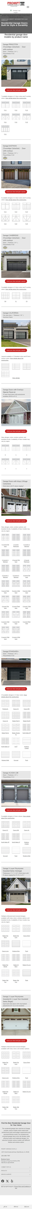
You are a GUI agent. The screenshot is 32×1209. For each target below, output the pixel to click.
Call (6, 1207)
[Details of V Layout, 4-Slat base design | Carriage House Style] (16, 630)
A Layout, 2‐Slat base (27, 607)
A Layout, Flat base (5, 607)
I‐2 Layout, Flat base (16, 561)
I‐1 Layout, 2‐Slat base (26, 545)
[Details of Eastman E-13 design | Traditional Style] (27, 206)
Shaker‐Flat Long (16, 936)
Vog (16, 746)
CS (26, 301)
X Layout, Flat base (26, 576)
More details (16, 378)
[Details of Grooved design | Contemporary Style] (16, 754)
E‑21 (5, 224)
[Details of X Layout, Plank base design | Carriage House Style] (5, 584)
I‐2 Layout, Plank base (26, 561)
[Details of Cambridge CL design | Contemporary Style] (16, 295)
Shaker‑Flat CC (16, 721)
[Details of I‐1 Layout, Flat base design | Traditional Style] (5, 538)
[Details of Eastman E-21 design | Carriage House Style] (5, 218)
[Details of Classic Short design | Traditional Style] (27, 929)
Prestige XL (5, 709)
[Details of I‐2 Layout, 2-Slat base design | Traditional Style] (5, 569)
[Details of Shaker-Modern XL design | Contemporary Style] (16, 727)
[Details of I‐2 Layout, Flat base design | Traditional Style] (16, 553)
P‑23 (26, 122)
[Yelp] (12, 1182)
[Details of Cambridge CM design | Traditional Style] (5, 295)
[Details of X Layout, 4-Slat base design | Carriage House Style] (27, 584)
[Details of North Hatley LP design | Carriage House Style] (5, 741)
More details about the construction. (15, 98)
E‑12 (16, 212)
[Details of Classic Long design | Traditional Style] (5, 944)
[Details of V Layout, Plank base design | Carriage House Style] (27, 615)
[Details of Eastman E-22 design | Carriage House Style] (16, 218)
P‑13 (26, 110)
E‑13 (27, 212)
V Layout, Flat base (16, 622)
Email (16, 1207)
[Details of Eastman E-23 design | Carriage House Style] (27, 218)
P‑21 (5, 122)
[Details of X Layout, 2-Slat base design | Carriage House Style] (16, 584)
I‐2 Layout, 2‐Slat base (5, 576)
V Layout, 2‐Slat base (5, 638)
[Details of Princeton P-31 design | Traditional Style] (5, 128)
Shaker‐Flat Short (5, 936)
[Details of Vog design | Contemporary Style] (16, 741)
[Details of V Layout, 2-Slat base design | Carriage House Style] (5, 630)
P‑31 (5, 134)
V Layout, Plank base (26, 622)
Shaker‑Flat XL (5, 733)
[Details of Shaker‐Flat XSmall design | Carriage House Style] (5, 958)
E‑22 (16, 224)
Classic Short (26, 936)
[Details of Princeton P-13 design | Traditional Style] (27, 104)
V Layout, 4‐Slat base (16, 638)
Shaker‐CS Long (27, 965)
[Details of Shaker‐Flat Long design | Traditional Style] (16, 929)
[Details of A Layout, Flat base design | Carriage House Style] (5, 600)
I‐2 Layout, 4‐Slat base (16, 576)
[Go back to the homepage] (16, 4)
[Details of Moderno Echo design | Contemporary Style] (16, 944)
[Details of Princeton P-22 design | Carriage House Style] (16, 116)
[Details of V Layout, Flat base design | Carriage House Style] (16, 615)
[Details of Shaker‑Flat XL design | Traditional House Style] (5, 727)
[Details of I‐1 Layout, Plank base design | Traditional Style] (16, 538)
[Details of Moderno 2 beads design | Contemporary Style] (27, 741)
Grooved (16, 760)
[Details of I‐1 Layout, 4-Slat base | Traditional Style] (5, 553)
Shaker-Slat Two (5, 981)
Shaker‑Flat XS (26, 721)
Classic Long (5, 951)
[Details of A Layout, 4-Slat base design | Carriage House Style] (5, 615)
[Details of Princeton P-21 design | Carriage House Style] (5, 116)
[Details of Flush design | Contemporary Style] (27, 754)
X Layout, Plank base (5, 592)
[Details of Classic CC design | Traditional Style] (16, 703)
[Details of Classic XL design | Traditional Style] (5, 715)
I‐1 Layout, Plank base (16, 545)
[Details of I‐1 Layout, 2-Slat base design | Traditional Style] (27, 538)
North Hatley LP (5, 746)
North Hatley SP (27, 733)
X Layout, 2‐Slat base (16, 592)
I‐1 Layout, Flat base (5, 545)
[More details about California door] (5, 366)
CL (16, 301)
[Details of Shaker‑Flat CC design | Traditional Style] (16, 715)
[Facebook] (3, 1182)
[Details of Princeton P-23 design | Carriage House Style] (27, 116)
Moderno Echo (16, 951)
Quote (27, 1207)
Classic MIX (27, 709)
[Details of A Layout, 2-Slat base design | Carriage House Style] (27, 600)
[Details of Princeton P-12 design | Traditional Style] (16, 104)
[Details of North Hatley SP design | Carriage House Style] (27, 727)
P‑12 (16, 110)
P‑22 (16, 122)
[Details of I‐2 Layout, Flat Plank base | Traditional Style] (27, 553)
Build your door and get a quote (16, 90)
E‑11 (5, 212)
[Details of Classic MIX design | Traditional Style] (27, 703)
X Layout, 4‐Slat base (27, 592)
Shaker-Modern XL (16, 734)
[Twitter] (7, 1182)
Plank (26, 980)
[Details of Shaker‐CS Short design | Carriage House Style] (16, 958)
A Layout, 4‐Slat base (5, 622)
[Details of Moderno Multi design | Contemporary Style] (5, 754)
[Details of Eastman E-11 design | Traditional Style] (5, 206)
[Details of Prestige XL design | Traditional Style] (5, 703)
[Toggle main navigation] (27, 7)
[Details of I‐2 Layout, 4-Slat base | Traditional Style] (16, 569)
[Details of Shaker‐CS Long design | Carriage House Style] (27, 958)
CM (5, 301)
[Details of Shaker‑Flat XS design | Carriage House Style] (27, 715)
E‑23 (27, 224)
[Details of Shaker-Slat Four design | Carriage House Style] (16, 973)
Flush (26, 760)
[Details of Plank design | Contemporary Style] (27, 973)
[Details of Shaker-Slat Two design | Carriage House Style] (5, 973)
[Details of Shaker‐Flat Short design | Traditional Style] (5, 929)
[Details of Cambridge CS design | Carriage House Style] (27, 295)
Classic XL (5, 721)
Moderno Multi (5, 760)
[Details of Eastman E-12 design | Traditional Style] (16, 206)
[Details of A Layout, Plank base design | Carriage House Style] (16, 600)
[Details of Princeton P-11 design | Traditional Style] (5, 104)
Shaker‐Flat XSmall (5, 966)
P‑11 (5, 110)
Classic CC (16, 709)
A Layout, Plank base (16, 607)
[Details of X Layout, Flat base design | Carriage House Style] (27, 569)
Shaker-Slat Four (16, 981)
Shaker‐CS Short (16, 966)
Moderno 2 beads (26, 747)
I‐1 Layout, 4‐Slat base (5, 561)
